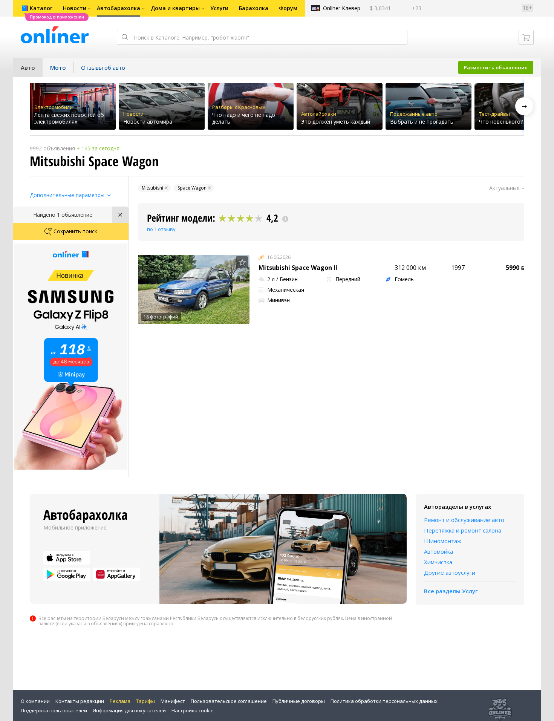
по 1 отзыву (161, 229)
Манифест (173, 701)
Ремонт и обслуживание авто (464, 520)
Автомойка (438, 551)
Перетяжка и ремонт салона (462, 530)
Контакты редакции (79, 701)
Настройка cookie (192, 710)
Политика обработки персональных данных (384, 701)
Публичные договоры (298, 701)
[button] (524, 106)
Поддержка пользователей (54, 710)
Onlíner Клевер (341, 8)
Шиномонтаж (442, 541)
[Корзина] (526, 37)
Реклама (120, 701)
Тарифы (145, 701)
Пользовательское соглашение (229, 701)
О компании (35, 701)
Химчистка (438, 562)
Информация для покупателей (129, 710)
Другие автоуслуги (449, 572)
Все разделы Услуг (451, 591)
